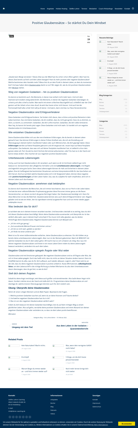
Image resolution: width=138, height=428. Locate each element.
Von (49, 317)
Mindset (15, 88)
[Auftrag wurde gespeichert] (13, 349)
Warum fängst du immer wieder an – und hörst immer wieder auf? (34, 370)
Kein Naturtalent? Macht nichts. (33, 345)
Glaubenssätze (34, 85)
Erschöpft (25, 357)
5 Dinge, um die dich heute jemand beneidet (76, 358)
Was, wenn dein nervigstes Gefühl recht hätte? (78, 346)
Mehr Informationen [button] (101, 425)
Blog (11, 36)
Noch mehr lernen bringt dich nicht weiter (77, 370)
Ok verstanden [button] (127, 423)
